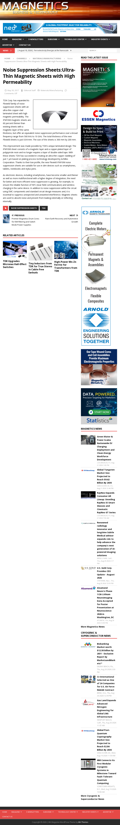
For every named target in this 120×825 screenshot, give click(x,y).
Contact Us (24, 45)
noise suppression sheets (24, 208)
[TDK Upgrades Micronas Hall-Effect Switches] (15, 249)
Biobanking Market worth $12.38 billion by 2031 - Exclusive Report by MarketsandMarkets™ (106, 653)
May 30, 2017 (13, 90)
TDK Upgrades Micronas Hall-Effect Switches (14, 264)
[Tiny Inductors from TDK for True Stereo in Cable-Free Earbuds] (40, 250)
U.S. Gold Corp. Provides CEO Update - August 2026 (106, 573)
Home (5, 39)
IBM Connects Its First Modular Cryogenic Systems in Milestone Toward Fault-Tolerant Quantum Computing (106, 772)
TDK (44, 208)
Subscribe (52, 39)
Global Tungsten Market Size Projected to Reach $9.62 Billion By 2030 (106, 476)
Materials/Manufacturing (52, 90)
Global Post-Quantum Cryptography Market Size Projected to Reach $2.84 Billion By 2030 (104, 740)
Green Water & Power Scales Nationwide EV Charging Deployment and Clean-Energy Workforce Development (105, 448)
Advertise (7, 45)
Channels (22, 58)
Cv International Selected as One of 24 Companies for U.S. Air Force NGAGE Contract (106, 683)
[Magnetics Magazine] (60, 18)
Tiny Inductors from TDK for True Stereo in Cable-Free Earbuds (40, 268)
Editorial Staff (30, 90)
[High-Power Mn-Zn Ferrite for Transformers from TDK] (66, 250)
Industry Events (99, 39)
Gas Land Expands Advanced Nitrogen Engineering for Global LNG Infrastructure (106, 708)
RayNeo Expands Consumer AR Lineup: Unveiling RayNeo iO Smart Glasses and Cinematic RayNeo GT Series (106, 502)
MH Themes (83, 822)
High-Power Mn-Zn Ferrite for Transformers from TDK (65, 266)
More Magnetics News (93, 626)
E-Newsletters (36, 39)
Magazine (17, 39)
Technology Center (74, 39)
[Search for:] (102, 50)
